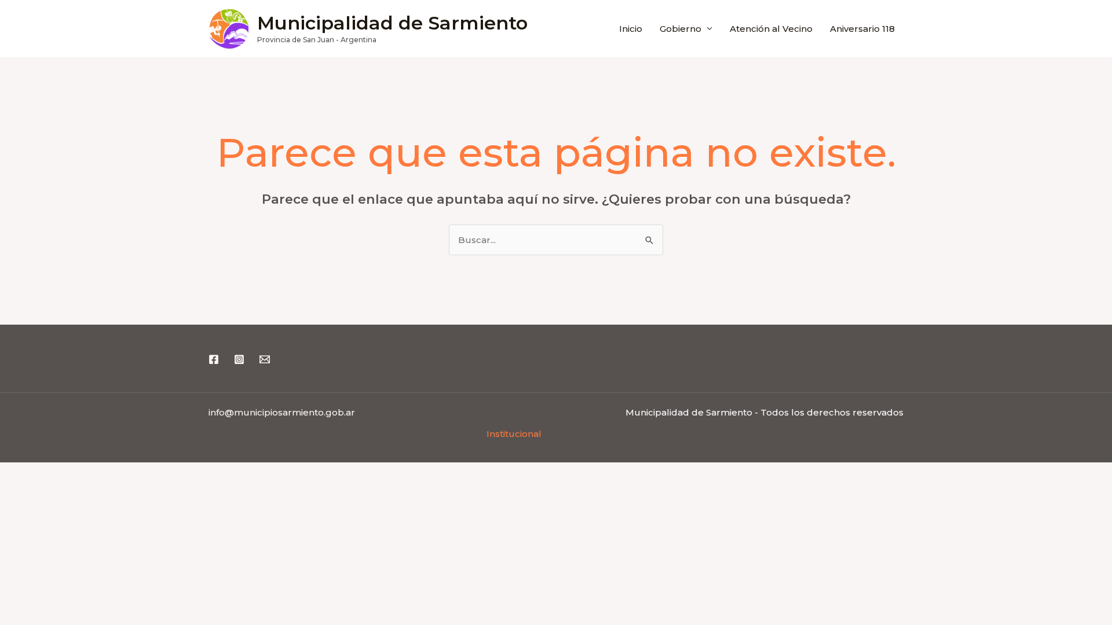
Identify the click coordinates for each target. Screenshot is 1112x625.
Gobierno (680, 28)
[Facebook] (214, 359)
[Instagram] (239, 359)
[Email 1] (264, 359)
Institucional (514, 433)
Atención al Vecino (771, 28)
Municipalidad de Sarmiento (392, 23)
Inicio (630, 28)
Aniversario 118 (862, 28)
